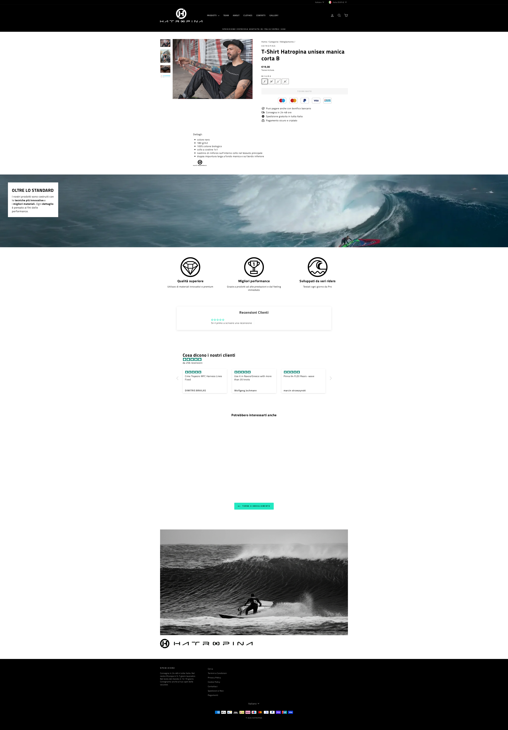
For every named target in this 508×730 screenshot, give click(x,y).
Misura (266, 76)
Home (264, 41)
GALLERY (273, 15)
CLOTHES (247, 15)
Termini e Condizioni (217, 673)
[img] (255, 359)
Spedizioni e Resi (216, 690)
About (236, 15)
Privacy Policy (214, 677)
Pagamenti (213, 695)
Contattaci (213, 686)
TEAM (226, 15)
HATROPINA (268, 45)
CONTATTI (261, 15)
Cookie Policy (214, 681)
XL (285, 81)
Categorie (273, 41)
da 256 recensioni (193, 363)
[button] (178, 378)
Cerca (210, 668)
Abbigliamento (287, 41)
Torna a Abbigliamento (255, 506)
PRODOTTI (212, 15)
